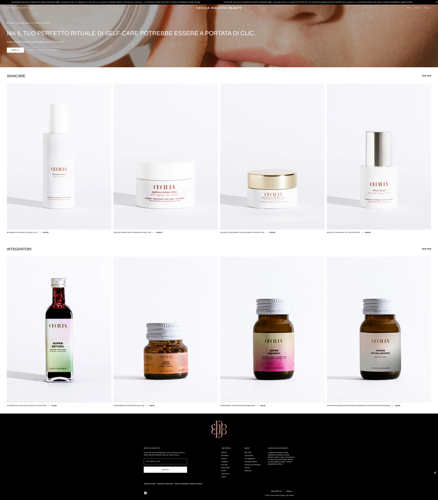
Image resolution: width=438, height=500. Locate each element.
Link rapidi (226, 448)
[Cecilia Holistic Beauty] (219, 8)
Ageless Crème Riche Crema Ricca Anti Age (132, 232)
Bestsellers (225, 455)
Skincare (224, 458)
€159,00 (272, 232)
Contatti (247, 467)
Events (223, 470)
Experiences (225, 473)
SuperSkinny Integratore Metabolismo (237, 405)
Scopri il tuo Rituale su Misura (42, 50)
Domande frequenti (251, 461)
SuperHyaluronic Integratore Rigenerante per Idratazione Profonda (358, 405)
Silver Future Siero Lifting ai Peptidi (343, 232)
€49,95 (397, 405)
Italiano (289, 491)
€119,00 (45, 232)
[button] (408, 8)
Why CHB (248, 452)
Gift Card (224, 464)
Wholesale (248, 470)
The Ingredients (250, 458)
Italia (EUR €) (276, 491)
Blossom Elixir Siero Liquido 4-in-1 (22, 232)
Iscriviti (165, 470)
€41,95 (54, 405)
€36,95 (151, 405)
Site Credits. (290, 495)
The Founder (249, 455)
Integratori (224, 461)
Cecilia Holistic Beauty (277, 495)
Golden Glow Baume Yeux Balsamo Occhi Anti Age (242, 232)
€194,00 (159, 232)
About (247, 448)
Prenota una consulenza (253, 464)
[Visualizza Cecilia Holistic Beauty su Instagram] (145, 493)
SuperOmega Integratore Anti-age (128, 405)
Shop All (15, 50)
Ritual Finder (225, 467)
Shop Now (426, 76)
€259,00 (368, 232)
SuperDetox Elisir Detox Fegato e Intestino (27, 405)
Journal (223, 477)
